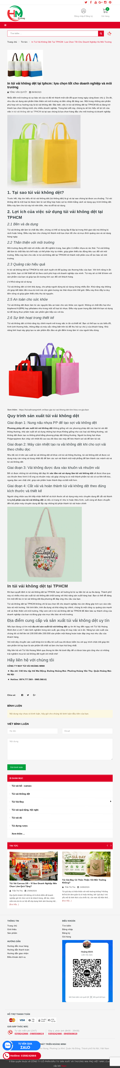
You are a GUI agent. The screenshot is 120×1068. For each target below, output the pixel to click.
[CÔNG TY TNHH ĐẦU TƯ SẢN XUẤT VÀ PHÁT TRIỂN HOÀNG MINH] (37, 13)
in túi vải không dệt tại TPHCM (26, 111)
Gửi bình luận (16, 767)
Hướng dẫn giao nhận (17, 953)
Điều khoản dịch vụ (16, 957)
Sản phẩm (12, 933)
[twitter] (86, 2)
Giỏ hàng (66, 936)
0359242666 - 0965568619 (29, 1034)
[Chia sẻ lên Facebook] (22, 695)
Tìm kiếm (66, 926)
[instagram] (105, 2)
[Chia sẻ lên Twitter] (28, 695)
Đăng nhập (79, 16)
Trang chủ (12, 926)
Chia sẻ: (11, 695)
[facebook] (91, 2)
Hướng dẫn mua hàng (18, 946)
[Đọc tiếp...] (14, 904)
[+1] (34, 695)
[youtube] (95, 2)
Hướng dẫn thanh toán (18, 950)
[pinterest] (110, 2)
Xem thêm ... (18, 833)
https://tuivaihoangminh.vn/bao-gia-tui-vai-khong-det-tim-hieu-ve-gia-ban (54, 410)
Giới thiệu (12, 929)
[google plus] (100, 2)
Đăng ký (89, 16)
